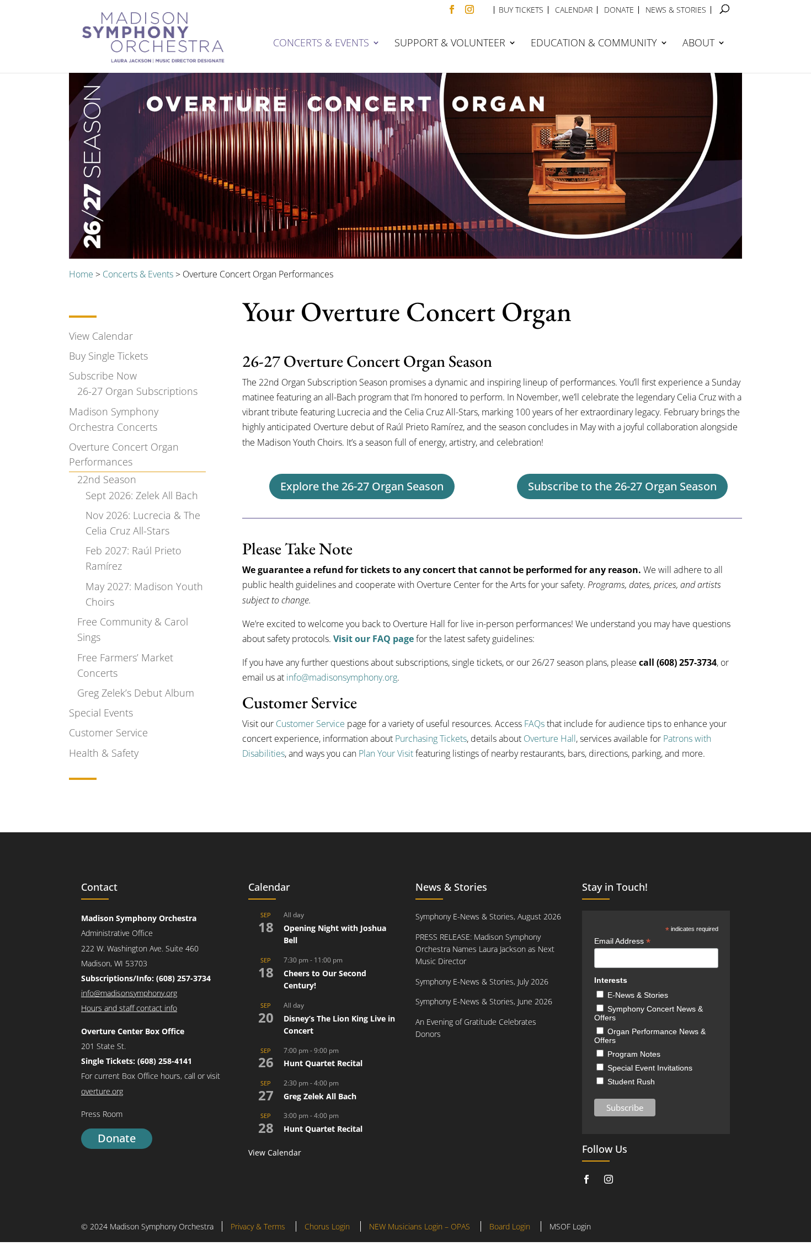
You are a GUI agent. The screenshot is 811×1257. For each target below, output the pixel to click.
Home (81, 274)
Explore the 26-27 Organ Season (362, 486)
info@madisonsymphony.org (341, 677)
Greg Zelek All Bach (320, 1096)
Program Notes (633, 1054)
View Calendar (101, 336)
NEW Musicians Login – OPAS (419, 1226)
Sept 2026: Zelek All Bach (142, 495)
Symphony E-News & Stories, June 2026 (483, 1001)
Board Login (509, 1226)
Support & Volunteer (449, 44)
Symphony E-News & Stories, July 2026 (481, 981)
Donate (117, 1138)
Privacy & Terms (258, 1226)
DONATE (619, 10)
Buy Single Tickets (108, 355)
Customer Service (108, 732)
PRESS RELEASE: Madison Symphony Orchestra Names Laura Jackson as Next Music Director (484, 949)
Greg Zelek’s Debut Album (135, 692)
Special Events (101, 712)
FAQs (534, 724)
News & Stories (675, 10)
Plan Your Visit (386, 753)
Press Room (101, 1114)
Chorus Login (327, 1226)
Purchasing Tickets (431, 738)
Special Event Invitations (649, 1067)
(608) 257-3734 (183, 978)
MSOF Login (570, 1226)
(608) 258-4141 (164, 1061)
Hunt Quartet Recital (323, 1063)
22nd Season (106, 479)
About (698, 44)
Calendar (574, 10)
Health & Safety (103, 752)
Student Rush (631, 1081)
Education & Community (594, 44)
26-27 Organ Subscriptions (137, 391)
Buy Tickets (521, 10)
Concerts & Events (321, 44)
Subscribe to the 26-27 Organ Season (622, 486)
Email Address (622, 941)
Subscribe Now (103, 375)
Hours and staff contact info (129, 1008)
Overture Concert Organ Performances (124, 454)
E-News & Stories (637, 995)
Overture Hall (550, 738)
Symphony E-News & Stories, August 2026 (488, 916)
